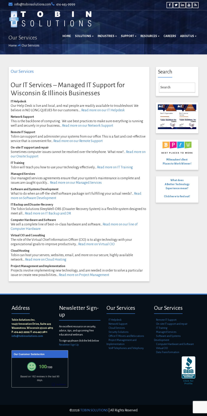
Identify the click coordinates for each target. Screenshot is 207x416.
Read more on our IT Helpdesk (103, 110)
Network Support (118, 324)
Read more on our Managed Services (76, 183)
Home (66, 36)
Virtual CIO (162, 348)
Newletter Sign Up (69, 344)
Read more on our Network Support (87, 125)
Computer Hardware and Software (175, 344)
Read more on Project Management (84, 275)
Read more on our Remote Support (78, 141)
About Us (187, 36)
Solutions (83, 36)
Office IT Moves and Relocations (126, 336)
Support (127, 36)
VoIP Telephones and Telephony (126, 348)
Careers (170, 36)
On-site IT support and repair (171, 324)
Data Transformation (167, 352)
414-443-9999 (65, 4)
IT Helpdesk (115, 319)
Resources (148, 36)
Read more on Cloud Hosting (45, 259)
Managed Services (166, 332)
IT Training (161, 328)
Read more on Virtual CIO (96, 244)
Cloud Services (117, 328)
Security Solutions (119, 332)
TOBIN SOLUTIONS (94, 410)
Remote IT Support (166, 319)
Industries (106, 36)
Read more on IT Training (115, 167)
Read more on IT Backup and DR (48, 213)
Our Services (22, 71)
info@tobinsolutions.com (32, 4)
